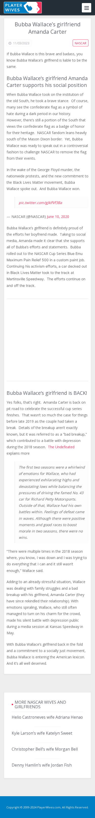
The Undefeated (61, 446)
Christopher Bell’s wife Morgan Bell (45, 749)
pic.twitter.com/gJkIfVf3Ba (40, 202)
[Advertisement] (47, 340)
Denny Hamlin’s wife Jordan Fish (42, 765)
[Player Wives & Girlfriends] (23, 7)
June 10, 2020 (58, 216)
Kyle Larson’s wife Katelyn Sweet (42, 733)
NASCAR (80, 43)
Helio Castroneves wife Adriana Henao (47, 717)
